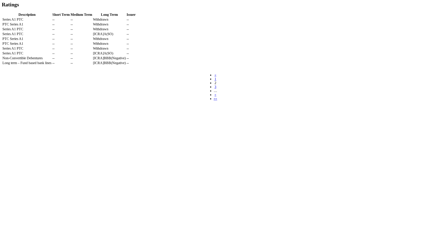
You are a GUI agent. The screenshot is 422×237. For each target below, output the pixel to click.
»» (215, 99)
